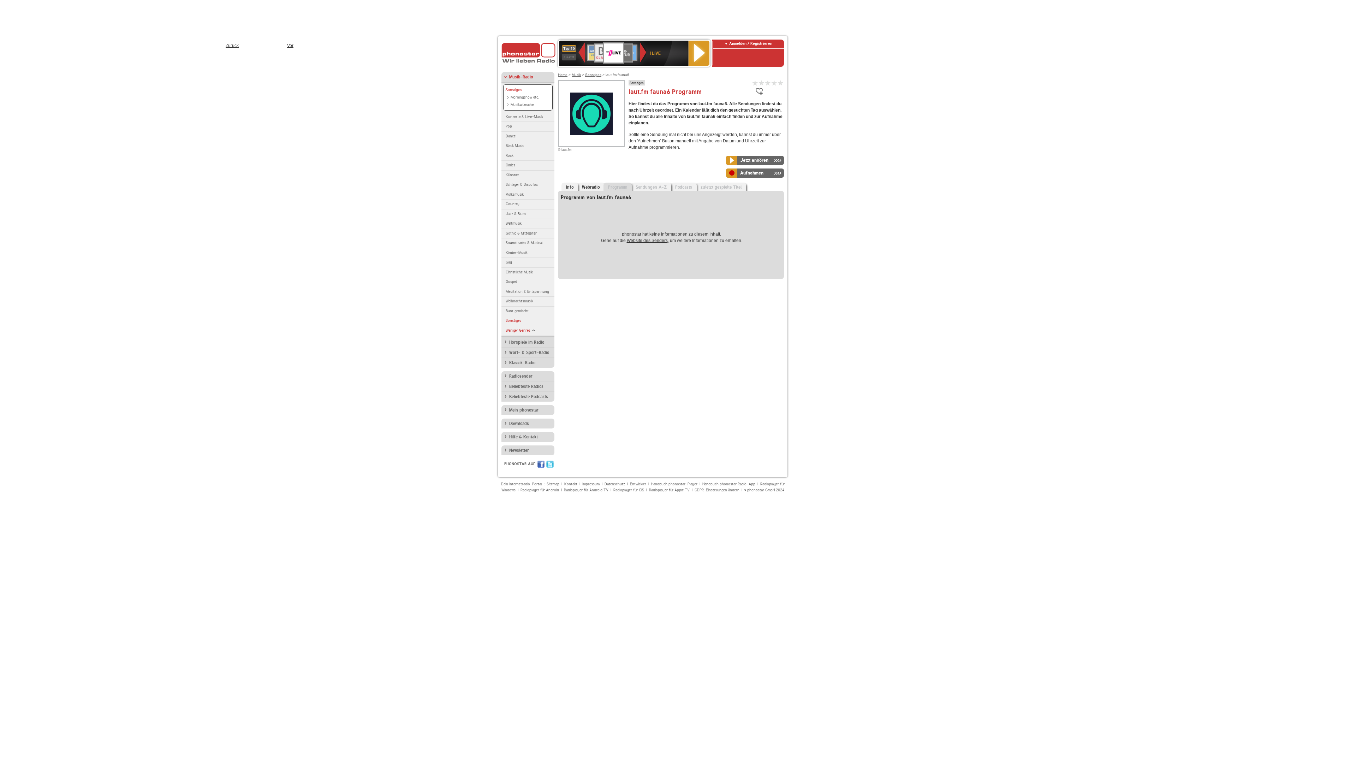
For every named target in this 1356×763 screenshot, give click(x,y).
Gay (509, 262)
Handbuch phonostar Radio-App (728, 484)
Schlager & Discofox (522, 184)
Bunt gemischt (517, 311)
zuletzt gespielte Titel (721, 187)
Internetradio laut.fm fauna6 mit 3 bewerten (768, 82)
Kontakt (570, 484)
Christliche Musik (519, 272)
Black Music (515, 145)
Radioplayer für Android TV (586, 490)
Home (562, 75)
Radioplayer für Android (540, 490)
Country (512, 204)
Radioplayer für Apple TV (669, 490)
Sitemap (553, 484)
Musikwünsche (522, 104)
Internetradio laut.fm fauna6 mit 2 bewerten (762, 82)
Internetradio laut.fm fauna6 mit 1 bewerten (755, 82)
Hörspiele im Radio (526, 342)
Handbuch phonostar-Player (674, 484)
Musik (576, 75)
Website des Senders (647, 240)
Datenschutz (615, 484)
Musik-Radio (521, 77)
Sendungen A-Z (651, 187)
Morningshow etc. (525, 97)
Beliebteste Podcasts (528, 396)
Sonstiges (513, 90)
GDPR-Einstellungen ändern (717, 490)
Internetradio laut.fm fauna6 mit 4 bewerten (774, 82)
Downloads (519, 423)
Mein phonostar (524, 410)
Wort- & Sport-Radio (529, 352)
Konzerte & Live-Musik (524, 116)
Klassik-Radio (522, 362)
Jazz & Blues (516, 214)
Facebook (541, 464)
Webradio (591, 187)
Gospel (511, 281)
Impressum (591, 484)
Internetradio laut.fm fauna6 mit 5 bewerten (781, 82)
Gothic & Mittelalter (521, 233)
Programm (617, 187)
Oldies (510, 165)
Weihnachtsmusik (519, 301)
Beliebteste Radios (526, 386)
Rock (509, 155)
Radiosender (521, 376)
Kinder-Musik (517, 252)
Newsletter (519, 450)
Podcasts (683, 187)
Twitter (550, 464)
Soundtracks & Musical (524, 243)
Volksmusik (515, 194)
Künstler (512, 175)
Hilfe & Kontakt (523, 436)
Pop (509, 126)
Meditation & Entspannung (527, 291)
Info (569, 187)
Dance (511, 136)
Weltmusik (514, 223)
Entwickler (638, 484)
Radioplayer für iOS (628, 490)
